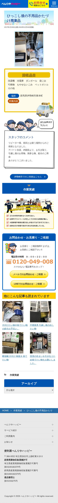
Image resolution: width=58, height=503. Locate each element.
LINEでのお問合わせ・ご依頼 (28, 284)
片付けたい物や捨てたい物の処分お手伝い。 (15, 327)
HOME (5, 410)
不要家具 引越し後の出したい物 (42, 327)
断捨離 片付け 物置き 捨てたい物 (14, 358)
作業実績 (14, 375)
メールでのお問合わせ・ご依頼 (28, 274)
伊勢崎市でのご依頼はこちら (28, 176)
